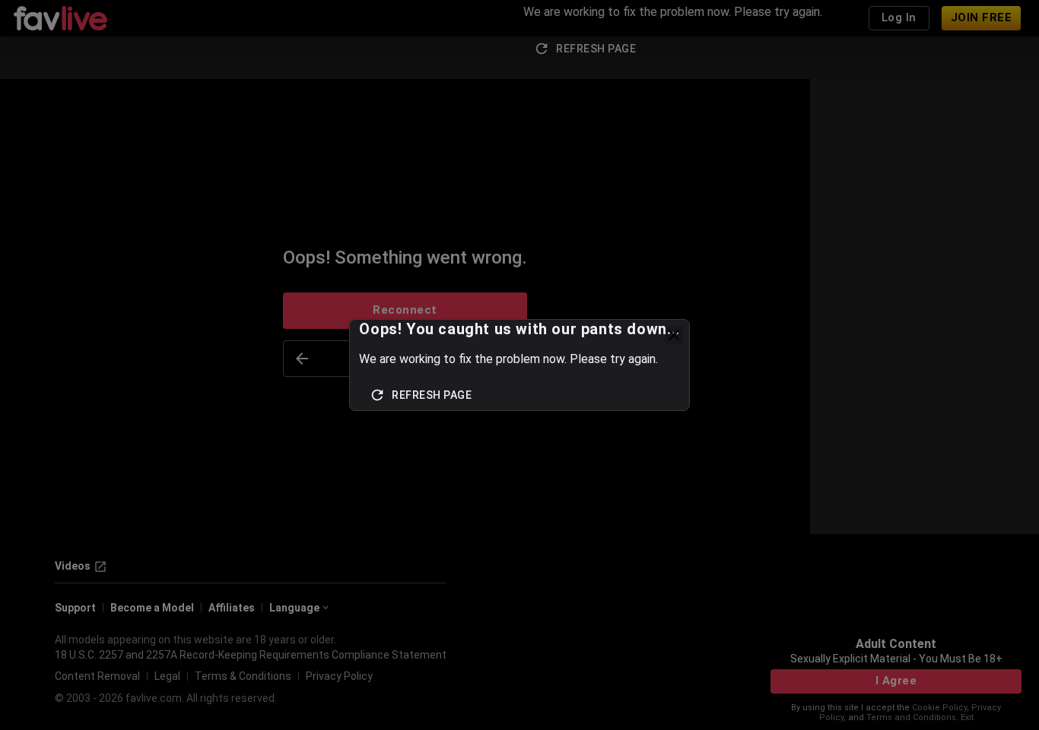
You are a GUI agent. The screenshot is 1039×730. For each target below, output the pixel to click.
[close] (674, 335)
